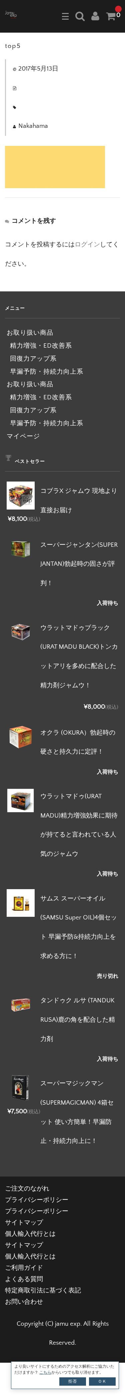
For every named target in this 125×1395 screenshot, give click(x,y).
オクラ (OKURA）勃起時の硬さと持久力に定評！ (77, 742)
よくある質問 (24, 1279)
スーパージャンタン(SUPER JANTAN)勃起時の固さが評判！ (79, 564)
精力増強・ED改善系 (41, 345)
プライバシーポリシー (36, 1200)
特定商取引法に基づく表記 (43, 1290)
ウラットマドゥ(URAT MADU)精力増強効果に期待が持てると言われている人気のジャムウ (79, 825)
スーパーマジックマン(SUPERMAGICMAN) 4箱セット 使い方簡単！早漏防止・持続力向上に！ (77, 1112)
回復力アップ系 (33, 358)
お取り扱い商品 (30, 332)
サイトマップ (24, 1222)
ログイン (87, 244)
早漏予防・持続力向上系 (46, 371)
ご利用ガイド (24, 1267)
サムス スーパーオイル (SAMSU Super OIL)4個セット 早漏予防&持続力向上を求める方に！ (78, 927)
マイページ (23, 436)
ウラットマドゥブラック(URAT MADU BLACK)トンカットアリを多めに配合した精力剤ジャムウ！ (79, 656)
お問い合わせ (24, 1301)
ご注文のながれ (27, 1188)
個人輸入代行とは (30, 1233)
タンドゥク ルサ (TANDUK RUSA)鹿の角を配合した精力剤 (77, 1019)
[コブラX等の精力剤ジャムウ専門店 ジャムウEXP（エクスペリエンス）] (11, 14)
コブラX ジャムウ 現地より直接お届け (78, 501)
